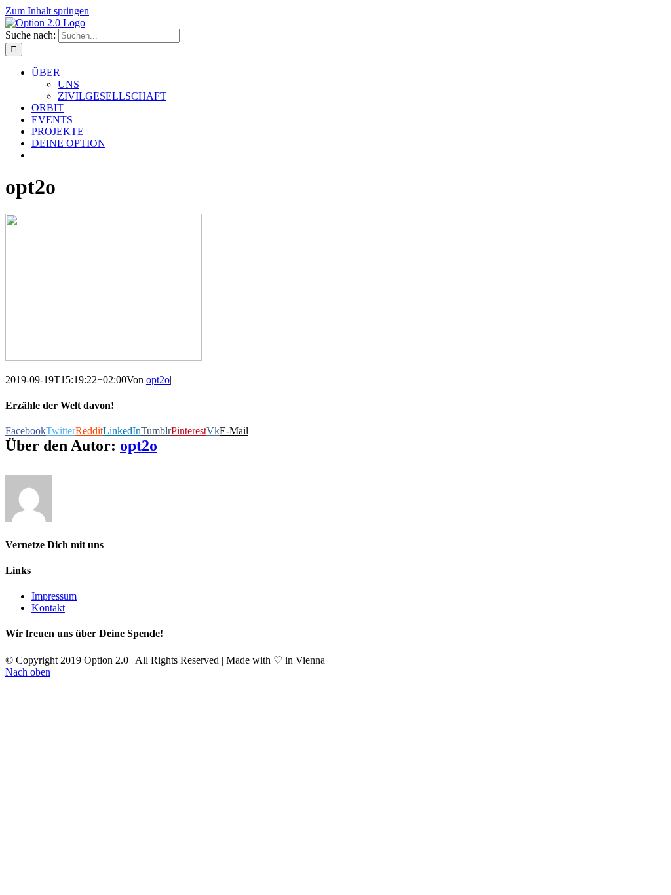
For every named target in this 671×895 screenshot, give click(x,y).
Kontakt (48, 607)
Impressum (54, 595)
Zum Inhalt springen (47, 10)
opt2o (158, 379)
